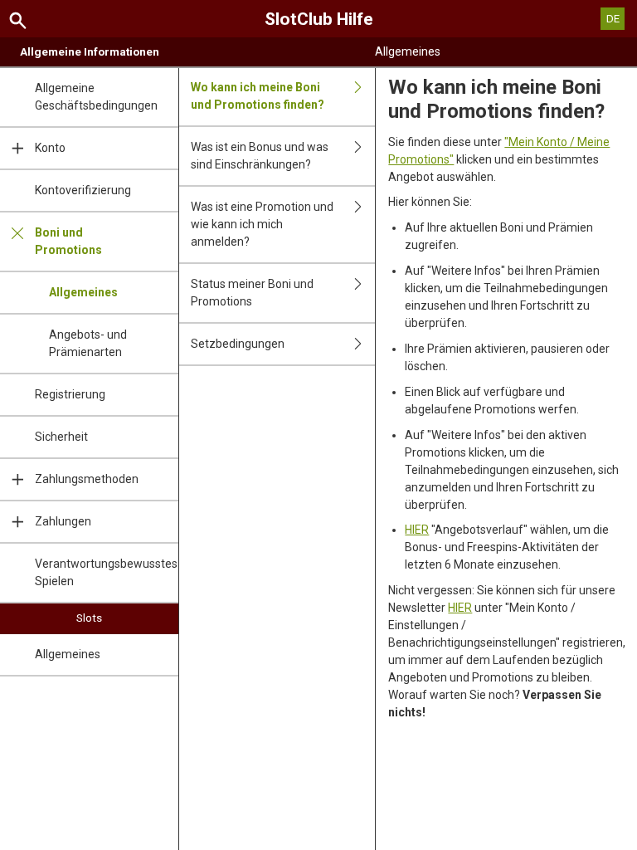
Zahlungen (63, 521)
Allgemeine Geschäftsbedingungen (96, 96)
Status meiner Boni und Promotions (252, 292)
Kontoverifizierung (83, 190)
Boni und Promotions (68, 241)
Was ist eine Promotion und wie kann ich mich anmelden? (262, 224)
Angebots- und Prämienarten (88, 343)
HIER (417, 529)
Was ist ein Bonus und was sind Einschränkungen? (259, 155)
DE (613, 18)
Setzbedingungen (237, 343)
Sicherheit (61, 436)
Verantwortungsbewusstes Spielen (106, 572)
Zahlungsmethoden (87, 479)
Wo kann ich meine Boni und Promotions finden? (257, 96)
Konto (50, 147)
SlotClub (319, 19)
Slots (89, 617)
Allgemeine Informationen (89, 51)
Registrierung (70, 394)
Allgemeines (83, 292)
